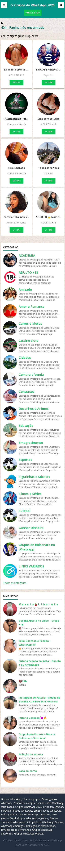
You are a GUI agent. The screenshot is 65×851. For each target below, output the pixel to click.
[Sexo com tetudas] (48, 104)
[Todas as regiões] (48, 153)
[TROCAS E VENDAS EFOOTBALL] (48, 54)
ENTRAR (16, 82)
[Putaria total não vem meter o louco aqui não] (16, 202)
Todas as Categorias (14, 582)
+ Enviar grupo (32, 12)
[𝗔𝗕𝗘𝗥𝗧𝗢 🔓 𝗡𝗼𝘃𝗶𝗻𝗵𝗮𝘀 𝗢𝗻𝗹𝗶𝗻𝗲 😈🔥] (48, 202)
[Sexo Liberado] (16, 153)
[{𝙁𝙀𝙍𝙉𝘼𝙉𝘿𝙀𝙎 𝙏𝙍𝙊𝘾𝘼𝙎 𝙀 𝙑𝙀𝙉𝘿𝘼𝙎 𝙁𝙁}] (16, 104)
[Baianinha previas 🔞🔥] (16, 54)
